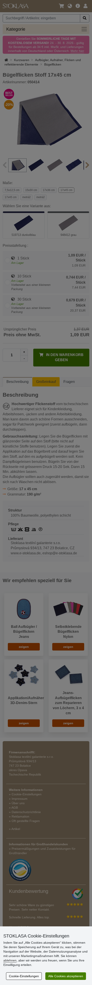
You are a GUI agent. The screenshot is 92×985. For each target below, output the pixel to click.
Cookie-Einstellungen (24, 976)
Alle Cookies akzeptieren (65, 976)
